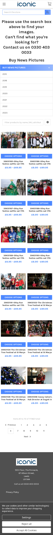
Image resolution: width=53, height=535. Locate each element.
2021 (5, 100)
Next (26, 436)
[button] (47, 122)
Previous (11, 425)
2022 (5, 106)
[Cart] (49, 4)
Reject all (27, 523)
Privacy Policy (12, 492)
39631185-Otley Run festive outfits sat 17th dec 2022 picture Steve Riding (13, 165)
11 (43, 431)
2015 (5, 74)
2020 (5, 93)
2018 (5, 80)
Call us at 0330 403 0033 (26, 484)
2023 (5, 113)
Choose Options (13, 156)
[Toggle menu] (4, 4)
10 (37, 431)
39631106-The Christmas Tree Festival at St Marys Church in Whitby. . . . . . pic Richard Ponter (13, 401)
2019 (5, 87)
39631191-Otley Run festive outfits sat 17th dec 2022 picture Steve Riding (13, 306)
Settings (26, 517)
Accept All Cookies (26, 530)
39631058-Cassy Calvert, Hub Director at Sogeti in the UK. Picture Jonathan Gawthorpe (39, 401)
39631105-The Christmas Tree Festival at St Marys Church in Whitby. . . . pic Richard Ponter (40, 354)
